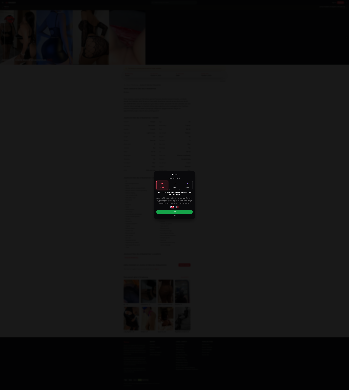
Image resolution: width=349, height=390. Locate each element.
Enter (174, 212)
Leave (174, 215)
